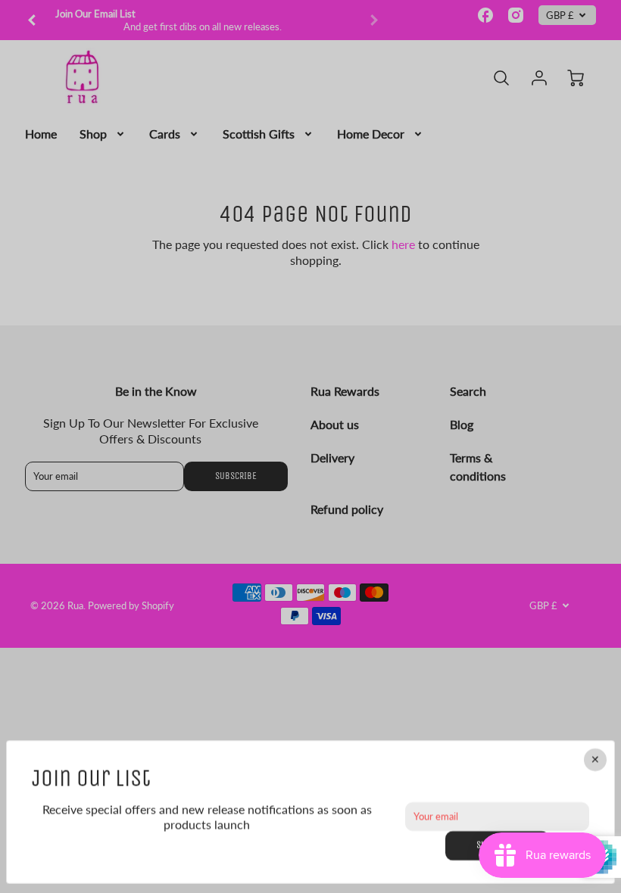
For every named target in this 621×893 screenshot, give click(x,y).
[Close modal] (595, 759)
